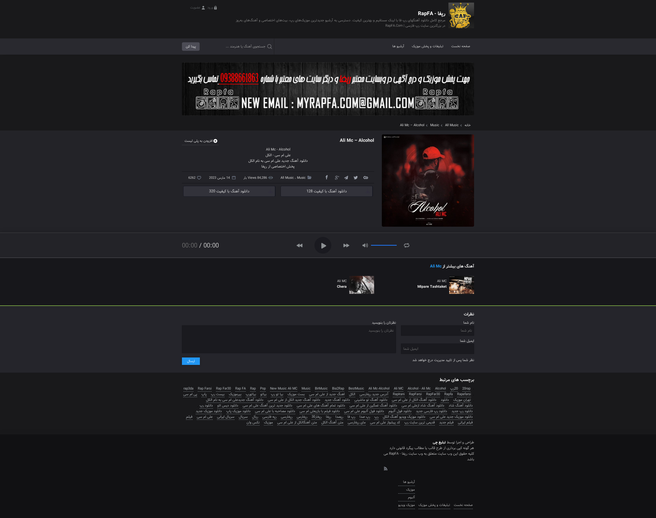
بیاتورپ (251, 394)
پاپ (204, 394)
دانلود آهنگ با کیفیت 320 (229, 191)
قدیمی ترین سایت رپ (419, 422)
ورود (210, 7)
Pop (263, 388)
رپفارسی (286, 417)
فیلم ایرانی (465, 422)
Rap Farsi (205, 388)
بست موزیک (296, 394)
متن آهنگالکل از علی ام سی (297, 422)
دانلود (445, 400)
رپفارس (302, 417)
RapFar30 (433, 394)
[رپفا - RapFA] (461, 19)
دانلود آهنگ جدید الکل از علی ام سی (294, 400)
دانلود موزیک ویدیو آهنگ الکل (404, 417)
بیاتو (263, 394)
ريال (255, 417)
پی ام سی (190, 394)
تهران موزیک (462, 400)
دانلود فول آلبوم (400, 411)
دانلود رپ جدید (462, 411)
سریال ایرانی (225, 417)
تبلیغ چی (439, 442)
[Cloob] (365, 177)
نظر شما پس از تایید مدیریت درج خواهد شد (443, 360)
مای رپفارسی (357, 422)
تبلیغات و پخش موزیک (428, 46)
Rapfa (448, 394)
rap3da (188, 388)
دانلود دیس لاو (227, 405)
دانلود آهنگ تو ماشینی (370, 400)
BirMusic (321, 388)
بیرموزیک (235, 394)
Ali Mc (271, 149)
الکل (268, 155)
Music (434, 125)
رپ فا (351, 417)
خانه (468, 125)
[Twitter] (355, 177)
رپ (376, 417)
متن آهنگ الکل (332, 422)
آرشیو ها (398, 46)
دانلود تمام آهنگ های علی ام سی (321, 405)
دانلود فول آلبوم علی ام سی (364, 411)
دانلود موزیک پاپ (238, 411)
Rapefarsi (464, 394)
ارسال (191, 361)
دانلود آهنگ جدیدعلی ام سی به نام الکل (234, 400)
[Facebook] (326, 177)
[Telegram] (346, 177)
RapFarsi (415, 394)
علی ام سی (283, 155)
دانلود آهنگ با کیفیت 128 (326, 191)
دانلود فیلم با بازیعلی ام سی (320, 411)
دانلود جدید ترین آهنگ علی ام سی (267, 405)
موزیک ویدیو (406, 505)
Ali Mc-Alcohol (378, 388)
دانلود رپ (206, 405)
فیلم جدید (446, 422)
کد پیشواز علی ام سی (385, 422)
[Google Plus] (336, 177)
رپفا (328, 417)
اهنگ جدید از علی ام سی (327, 394)
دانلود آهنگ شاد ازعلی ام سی (423, 405)
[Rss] (385, 468)
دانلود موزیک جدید (209, 411)
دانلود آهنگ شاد (461, 405)
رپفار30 (317, 417)
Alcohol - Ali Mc (419, 388)
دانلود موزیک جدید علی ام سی (451, 417)
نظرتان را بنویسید (384, 322)
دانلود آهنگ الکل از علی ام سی (414, 400)
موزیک (268, 422)
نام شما (468, 322)
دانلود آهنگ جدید (337, 400)
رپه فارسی (269, 417)
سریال (243, 417)
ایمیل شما (467, 341)
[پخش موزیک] (328, 117)
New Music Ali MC (283, 388)
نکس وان (253, 422)
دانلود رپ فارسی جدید (431, 411)
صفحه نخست (460, 46)
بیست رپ (217, 394)
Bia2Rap (338, 388)
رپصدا (339, 417)
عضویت (195, 7)
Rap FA (240, 388)
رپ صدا (365, 417)
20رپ (454, 388)
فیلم (189, 417)
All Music (452, 125)
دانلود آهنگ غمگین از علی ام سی (373, 405)
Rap (253, 388)
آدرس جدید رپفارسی (374, 394)
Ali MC (398, 388)
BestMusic (356, 388)
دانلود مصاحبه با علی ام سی (275, 411)
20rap (466, 388)
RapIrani (399, 394)
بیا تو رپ (277, 394)
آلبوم (411, 497)
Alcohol (284, 149)
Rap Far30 (223, 388)
